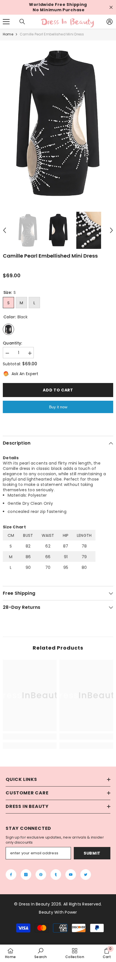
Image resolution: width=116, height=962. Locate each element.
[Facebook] (11, 874)
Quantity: (12, 343)
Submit (92, 853)
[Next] (111, 230)
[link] (30, 736)
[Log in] (109, 21)
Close (111, 7)
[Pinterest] (40, 874)
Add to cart (58, 390)
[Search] (22, 21)
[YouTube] (70, 874)
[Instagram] (26, 874)
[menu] (6, 21)
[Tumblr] (55, 874)
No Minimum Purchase (58, 10)
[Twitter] (85, 874)
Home (8, 34)
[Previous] (4, 230)
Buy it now (58, 407)
